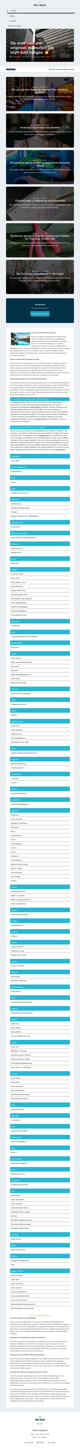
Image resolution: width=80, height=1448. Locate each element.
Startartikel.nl (15, 815)
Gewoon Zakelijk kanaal (18, 904)
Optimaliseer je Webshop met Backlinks (40, 200)
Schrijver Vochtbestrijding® (19, 607)
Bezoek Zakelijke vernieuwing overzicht (23, 1304)
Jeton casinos (15, 461)
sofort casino (15, 666)
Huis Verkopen (15, 976)
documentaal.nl (15, 527)
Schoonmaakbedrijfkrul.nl (19, 1142)
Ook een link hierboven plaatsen (40, 1316)
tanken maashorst (16, 1204)
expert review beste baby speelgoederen (23, 538)
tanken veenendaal (17, 1086)
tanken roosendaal (17, 1275)
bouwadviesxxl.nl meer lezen (20, 493)
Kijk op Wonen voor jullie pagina (21, 1067)
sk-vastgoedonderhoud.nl (19, 704)
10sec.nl (13, 848)
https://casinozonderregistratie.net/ (21, 662)
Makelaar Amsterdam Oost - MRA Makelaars (25, 516)
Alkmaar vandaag (16, 868)
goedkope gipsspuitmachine (19, 1185)
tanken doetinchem (17, 586)
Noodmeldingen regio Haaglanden (21, 599)
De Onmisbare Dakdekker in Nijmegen (40, 273)
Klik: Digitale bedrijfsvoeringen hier (21, 1220)
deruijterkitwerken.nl (17, 925)
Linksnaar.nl (14, 856)
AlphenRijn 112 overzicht (18, 1051)
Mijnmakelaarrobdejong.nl (19, 981)
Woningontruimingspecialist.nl (20, 1260)
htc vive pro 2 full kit (17, 574)
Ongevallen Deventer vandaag (20, 1212)
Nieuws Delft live (16, 1032)
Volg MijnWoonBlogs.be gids (19, 1228)
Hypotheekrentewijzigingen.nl (20, 804)
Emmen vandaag (16, 872)
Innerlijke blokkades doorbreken (40, 127)
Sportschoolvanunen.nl (18, 1174)
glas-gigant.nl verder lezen (19, 823)
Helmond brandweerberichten (20, 1296)
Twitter (41, 1442)
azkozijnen (14, 936)
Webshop (14, 715)
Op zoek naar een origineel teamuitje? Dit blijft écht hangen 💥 (31, 48)
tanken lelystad (15, 1078)
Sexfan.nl (14, 1152)
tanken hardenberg (17, 1284)
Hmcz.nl (13, 852)
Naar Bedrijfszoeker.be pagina (20, 1094)
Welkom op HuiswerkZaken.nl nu (21, 900)
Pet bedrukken (15, 626)
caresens (14, 783)
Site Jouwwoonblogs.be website (21, 1224)
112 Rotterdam (15, 1120)
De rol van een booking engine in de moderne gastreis (40, 91)
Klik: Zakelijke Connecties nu (20, 1099)
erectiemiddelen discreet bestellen (21, 1002)
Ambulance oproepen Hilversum (21, 1055)
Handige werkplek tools (18, 590)
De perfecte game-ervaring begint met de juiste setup (40, 164)
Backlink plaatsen (38, 314)
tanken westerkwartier (18, 1090)
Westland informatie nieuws (19, 864)
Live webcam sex (16, 504)
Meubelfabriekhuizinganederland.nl (22, 1013)
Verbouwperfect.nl (16, 471)
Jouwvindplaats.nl (16, 844)
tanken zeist (14, 1047)
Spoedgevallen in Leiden (18, 955)
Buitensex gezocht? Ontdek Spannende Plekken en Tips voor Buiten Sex (40, 237)
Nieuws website (16, 1028)
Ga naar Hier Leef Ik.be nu (19, 1300)
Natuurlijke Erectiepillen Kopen (20, 508)
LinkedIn (53, 1442)
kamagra (13, 881)
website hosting (35, 407)
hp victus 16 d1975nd (17, 966)
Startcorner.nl (15, 827)
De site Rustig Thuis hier (18, 615)
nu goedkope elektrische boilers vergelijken (24, 636)
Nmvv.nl (13, 840)
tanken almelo (15, 578)
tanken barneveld (16, 819)
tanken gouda (15, 1082)
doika (12, 1265)
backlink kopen (45, 435)
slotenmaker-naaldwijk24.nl (19, 1163)
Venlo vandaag (15, 877)
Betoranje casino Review (18, 683)
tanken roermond (16, 1288)
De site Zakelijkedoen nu (18, 738)
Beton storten (15, 647)
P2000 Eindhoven (16, 734)
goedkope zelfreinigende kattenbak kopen (24, 753)
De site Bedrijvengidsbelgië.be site (21, 1063)
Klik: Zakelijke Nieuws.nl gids (20, 742)
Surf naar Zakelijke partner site (20, 1036)
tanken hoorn (15, 1024)
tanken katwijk (15, 1195)
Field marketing (16, 991)
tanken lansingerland (17, 1199)
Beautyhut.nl (15, 563)
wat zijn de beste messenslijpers (21, 693)
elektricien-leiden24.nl (17, 768)
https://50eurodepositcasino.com (21, 674)
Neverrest (14, 1216)
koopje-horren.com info (18, 1250)
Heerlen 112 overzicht (18, 895)
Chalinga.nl (14, 512)
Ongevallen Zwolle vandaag (19, 1208)
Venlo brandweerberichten (19, 1292)
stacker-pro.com (16, 1239)
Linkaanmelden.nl (16, 860)
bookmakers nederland (18, 891)
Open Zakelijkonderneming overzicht (22, 1308)
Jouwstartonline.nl (16, 835)
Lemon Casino (15, 679)
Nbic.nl (13, 831)
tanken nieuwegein (17, 730)
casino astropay (16, 658)
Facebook (30, 1442)
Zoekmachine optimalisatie (19, 1131)
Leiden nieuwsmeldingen (18, 603)
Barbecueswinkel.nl (17, 548)
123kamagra (15, 779)
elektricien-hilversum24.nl (19, 764)
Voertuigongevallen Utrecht (19, 594)
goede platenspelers (17, 1109)
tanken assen (15, 1279)
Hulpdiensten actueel (17, 951)
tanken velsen (15, 726)
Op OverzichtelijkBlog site (19, 611)
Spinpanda (14, 670)
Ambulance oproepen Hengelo (20, 1059)
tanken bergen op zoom (18, 582)
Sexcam (13, 482)
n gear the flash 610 (17, 947)
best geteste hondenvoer (18, 793)
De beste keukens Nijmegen (19, 914)
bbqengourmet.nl (16, 552)
